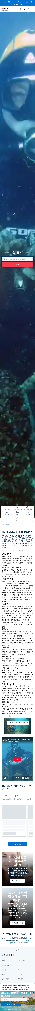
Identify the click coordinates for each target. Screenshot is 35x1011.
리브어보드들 (6, 799)
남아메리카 (5, 979)
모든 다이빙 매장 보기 (17, 844)
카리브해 (21, 974)
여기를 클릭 (14, 1009)
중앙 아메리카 (6, 965)
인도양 (4, 970)
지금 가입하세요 (17, 923)
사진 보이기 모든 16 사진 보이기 (18, 723)
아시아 (20, 965)
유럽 (5, 524)
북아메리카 (21, 979)
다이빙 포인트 (16, 799)
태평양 (20, 970)
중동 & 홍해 (21, 961)
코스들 (29, 799)
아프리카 (5, 974)
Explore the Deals (17, 4)
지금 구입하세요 (17, 881)
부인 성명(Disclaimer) (20, 943)
